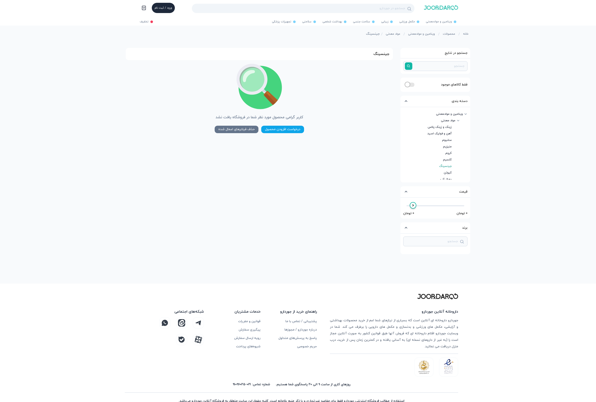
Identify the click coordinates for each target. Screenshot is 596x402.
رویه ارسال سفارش (247, 338)
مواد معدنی (393, 34)
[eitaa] (181, 323)
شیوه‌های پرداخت (248, 346)
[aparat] (198, 339)
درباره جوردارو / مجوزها (300, 330)
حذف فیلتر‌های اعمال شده (236, 129)
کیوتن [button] (448, 173)
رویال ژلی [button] (446, 179)
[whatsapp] (165, 323)
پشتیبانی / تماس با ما (301, 321)
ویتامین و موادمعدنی (421, 34)
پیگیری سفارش (250, 330)
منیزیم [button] (447, 147)
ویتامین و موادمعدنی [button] (449, 114)
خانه (465, 34)
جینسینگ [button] (445, 166)
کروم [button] (448, 153)
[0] (143, 8)
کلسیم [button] (447, 160)
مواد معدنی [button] (448, 120)
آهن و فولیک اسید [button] (439, 134)
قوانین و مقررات (249, 321)
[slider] (413, 205)
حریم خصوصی (307, 346)
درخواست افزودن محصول (282, 129)
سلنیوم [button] (447, 140)
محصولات (449, 34)
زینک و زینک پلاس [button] (440, 127)
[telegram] (198, 323)
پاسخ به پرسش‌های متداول (297, 338)
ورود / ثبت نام (163, 8)
